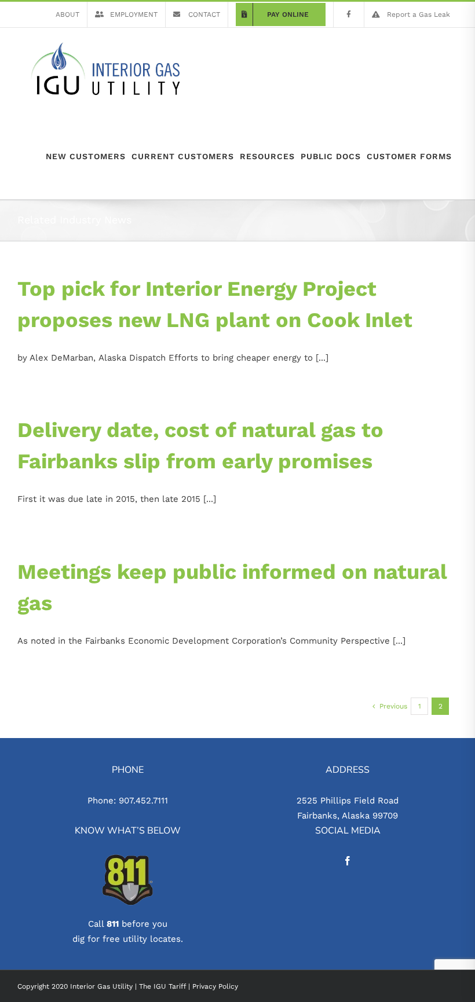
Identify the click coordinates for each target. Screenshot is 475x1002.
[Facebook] (347, 860)
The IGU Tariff (162, 986)
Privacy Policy (215, 986)
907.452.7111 (143, 800)
